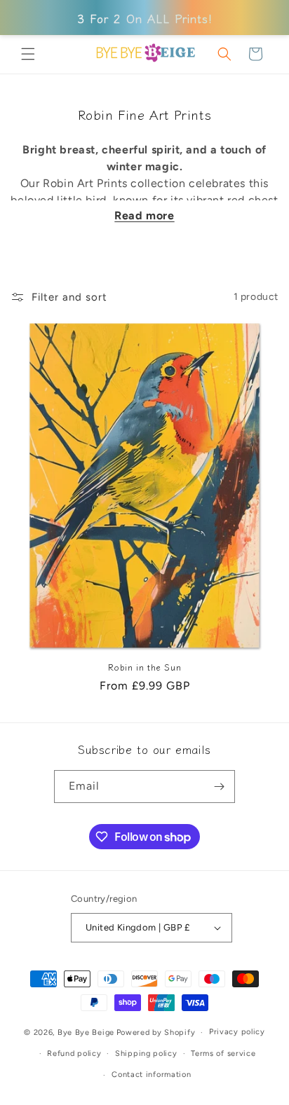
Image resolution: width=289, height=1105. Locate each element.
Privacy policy (237, 1031)
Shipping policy (146, 1053)
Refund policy (74, 1053)
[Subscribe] (218, 786)
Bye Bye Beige (86, 1032)
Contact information (151, 1074)
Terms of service (223, 1053)
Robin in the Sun (145, 667)
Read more (144, 215)
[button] (28, 54)
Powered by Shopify (156, 1032)
